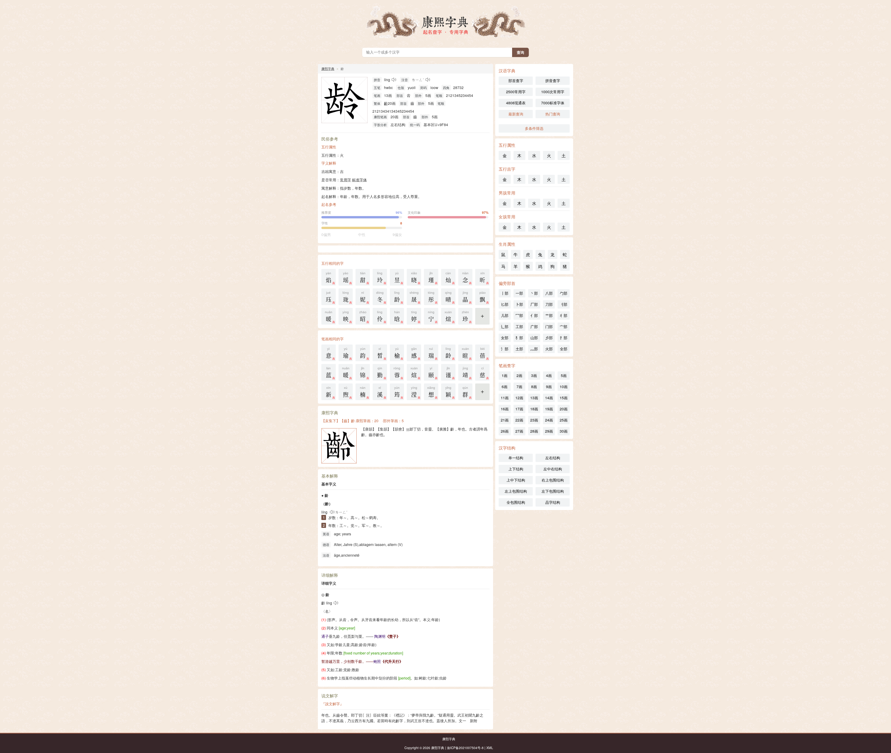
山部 (534, 337)
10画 (564, 386)
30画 (564, 431)
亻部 (534, 315)
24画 (549, 420)
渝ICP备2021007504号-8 (465, 747)
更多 (482, 319)
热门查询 (552, 114)
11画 (505, 397)
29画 (549, 431)
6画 (504, 386)
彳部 (563, 315)
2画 (519, 375)
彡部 (549, 337)
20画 (564, 409)
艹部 (549, 315)
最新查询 (515, 114)
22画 (519, 420)
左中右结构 (552, 469)
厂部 (534, 304)
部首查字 (515, 80)
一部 (519, 293)
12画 (519, 397)
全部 (563, 348)
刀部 (549, 304)
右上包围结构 (553, 480)
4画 (549, 375)
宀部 (563, 326)
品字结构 (552, 502)
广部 (534, 326)
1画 (504, 375)
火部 (549, 348)
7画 (519, 386)
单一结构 (515, 457)
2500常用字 (516, 91)
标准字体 (359, 179)
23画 (534, 420)
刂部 (563, 304)
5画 (564, 375)
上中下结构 (516, 480)
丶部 (534, 293)
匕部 (504, 304)
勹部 (563, 293)
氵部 (504, 348)
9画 (549, 386)
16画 (505, 409)
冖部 (519, 315)
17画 (519, 409)
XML (489, 747)
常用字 (345, 179)
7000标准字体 (552, 102)
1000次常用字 (552, 91)
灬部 (534, 348)
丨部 (504, 293)
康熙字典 (445, 23)
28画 (534, 431)
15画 (564, 397)
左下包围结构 (553, 491)
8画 (534, 386)
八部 (549, 293)
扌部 (563, 337)
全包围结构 (516, 502)
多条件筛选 (534, 128)
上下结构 (515, 469)
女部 (504, 337)
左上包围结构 (516, 491)
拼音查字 (552, 80)
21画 (505, 420)
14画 (549, 397)
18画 (534, 409)
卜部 (519, 304)
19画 (549, 409)
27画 (519, 431)
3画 (534, 375)
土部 (519, 348)
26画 (505, 431)
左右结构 (552, 457)
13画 (534, 397)
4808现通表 (516, 102)
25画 (564, 420)
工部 (519, 326)
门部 (549, 326)
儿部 (504, 315)
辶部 (504, 326)
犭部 (519, 337)
